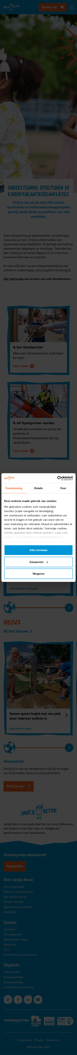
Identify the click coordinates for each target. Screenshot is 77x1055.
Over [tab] (63, 488)
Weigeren (39, 573)
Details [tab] (38, 488)
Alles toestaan (38, 550)
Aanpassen (36, 561)
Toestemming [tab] (13, 488)
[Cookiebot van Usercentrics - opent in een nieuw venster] (57, 478)
